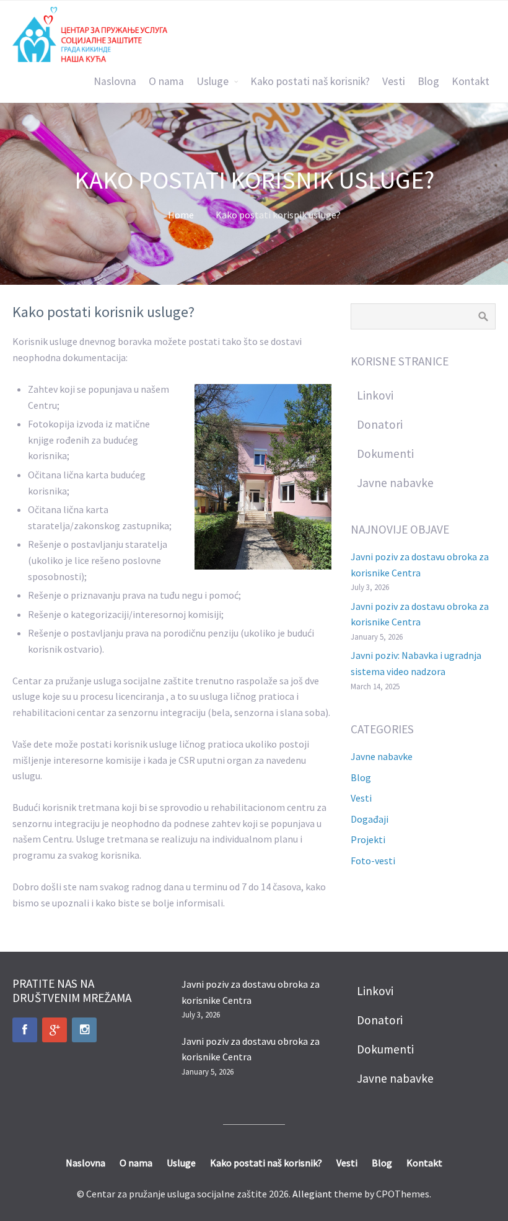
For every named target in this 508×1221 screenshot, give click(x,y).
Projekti (368, 839)
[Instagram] (84, 1030)
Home (181, 214)
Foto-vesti (373, 860)
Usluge (212, 81)
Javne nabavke (382, 756)
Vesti (393, 81)
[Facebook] (24, 1030)
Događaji (369, 819)
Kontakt (470, 81)
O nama (166, 81)
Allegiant (312, 1193)
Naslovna (115, 81)
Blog (428, 81)
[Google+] (54, 1030)
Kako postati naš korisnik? (310, 81)
